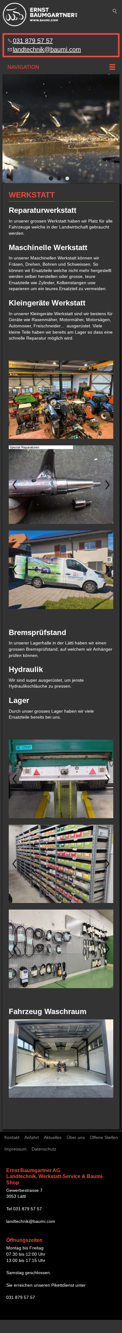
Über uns (76, 1137)
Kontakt (11, 1137)
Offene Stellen (104, 1137)
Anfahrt (31, 1137)
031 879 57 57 (33, 41)
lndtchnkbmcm (47, 50)
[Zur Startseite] (40, 14)
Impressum (15, 1148)
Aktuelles (53, 1137)
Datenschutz (44, 1148)
